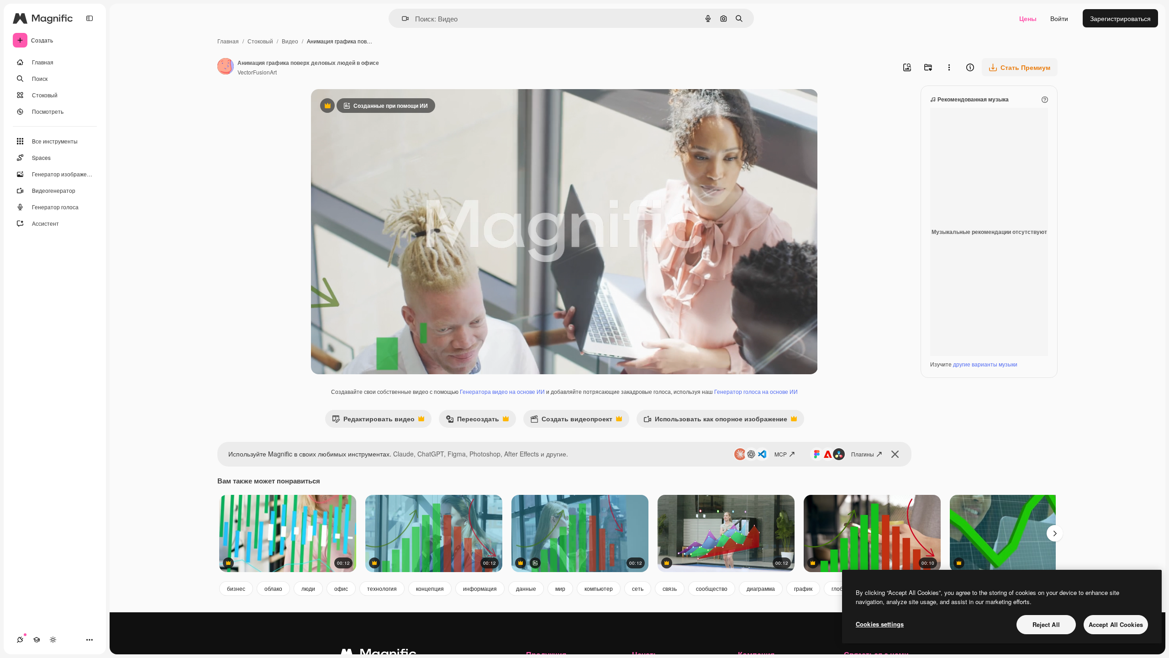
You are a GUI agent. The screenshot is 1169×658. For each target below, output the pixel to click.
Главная (228, 41)
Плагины (862, 454)
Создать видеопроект (571, 420)
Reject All (1046, 624)
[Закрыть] (895, 454)
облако (273, 588)
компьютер (598, 588)
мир (560, 588)
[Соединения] (20, 639)
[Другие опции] (949, 67)
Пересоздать (472, 420)
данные (526, 588)
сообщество (711, 588)
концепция (430, 588)
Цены (1028, 18)
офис (341, 588)
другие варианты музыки (985, 364)
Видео (290, 41)
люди (308, 588)
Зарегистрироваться (1120, 18)
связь (670, 588)
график (803, 588)
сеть (637, 588)
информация (480, 588)
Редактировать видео (373, 420)
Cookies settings (880, 624)
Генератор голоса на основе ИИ (756, 391)
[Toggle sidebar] (89, 18)
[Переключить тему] (53, 639)
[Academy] (36, 639)
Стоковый (260, 41)
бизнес (236, 588)
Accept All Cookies (1116, 624)
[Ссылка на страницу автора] (225, 67)
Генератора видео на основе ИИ (502, 391)
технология (382, 588)
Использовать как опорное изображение (715, 420)
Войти (1059, 18)
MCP (780, 454)
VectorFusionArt (257, 72)
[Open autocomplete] (401, 18)
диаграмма (761, 588)
